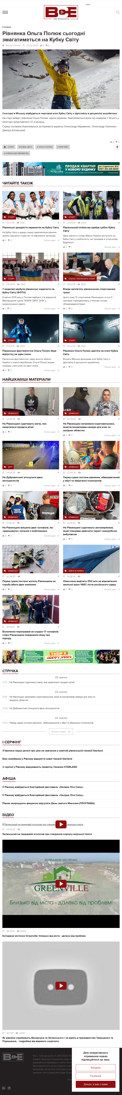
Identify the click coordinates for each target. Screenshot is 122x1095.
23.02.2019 (32, 45)
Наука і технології (78, 279)
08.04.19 (10, 284)
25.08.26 (10, 419)
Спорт (11, 147)
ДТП (10, 467)
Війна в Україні (76, 571)
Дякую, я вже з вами (96, 1084)
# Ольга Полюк (45, 147)
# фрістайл (62, 147)
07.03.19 (10, 346)
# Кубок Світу (25, 147)
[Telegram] (9, 1088)
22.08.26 (71, 472)
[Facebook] (117, 147)
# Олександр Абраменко (16, 153)
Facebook (95, 1076)
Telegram (96, 1067)
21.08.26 (10, 523)
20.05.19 (71, 223)
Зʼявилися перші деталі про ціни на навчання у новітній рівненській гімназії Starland (52, 750)
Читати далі (49, 240)
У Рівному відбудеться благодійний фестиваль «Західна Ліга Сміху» (42, 787)
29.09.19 (10, 931)
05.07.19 (10, 223)
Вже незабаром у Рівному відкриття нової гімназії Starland (37, 758)
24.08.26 (71, 419)
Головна (6, 27)
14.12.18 (9, 1033)
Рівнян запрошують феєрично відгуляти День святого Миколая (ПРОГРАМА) (48, 803)
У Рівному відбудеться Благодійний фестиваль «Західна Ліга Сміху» (43, 795)
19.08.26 (71, 576)
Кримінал (13, 413)
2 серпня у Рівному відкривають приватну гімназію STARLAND (39, 767)
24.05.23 (10, 829)
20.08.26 (10, 576)
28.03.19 (71, 284)
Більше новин (59, 731)
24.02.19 (71, 346)
